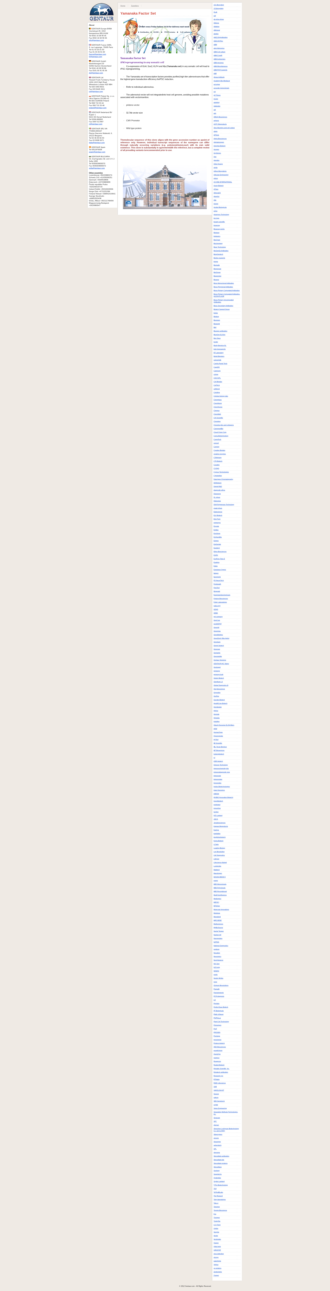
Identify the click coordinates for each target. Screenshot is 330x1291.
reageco (216, 1058)
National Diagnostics (221, 946)
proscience (217, 1040)
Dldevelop (217, 501)
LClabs (216, 844)
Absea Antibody (219, 77)
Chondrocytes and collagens (224, 425)
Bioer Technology (220, 247)
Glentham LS (218, 682)
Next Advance (218, 960)
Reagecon (217, 1061)
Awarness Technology (221, 215)
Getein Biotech (219, 678)
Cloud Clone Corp (220, 432)
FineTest (217, 588)
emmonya (217, 523)
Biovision (217, 320)
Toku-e (216, 1203)
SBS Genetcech (219, 1101)
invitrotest (217, 805)
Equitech (217, 548)
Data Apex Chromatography (223, 479)
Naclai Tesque (219, 931)
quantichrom (218, 1050)
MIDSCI (216, 902)
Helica (216, 711)
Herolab (216, 714)
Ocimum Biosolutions (221, 985)
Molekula (217, 913)
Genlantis (217, 653)
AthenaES (217, 193)
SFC (215, 1121)
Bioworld (217, 324)
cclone (216, 374)
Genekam (217, 642)
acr (215, 92)
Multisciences (218, 924)
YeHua (216, 1265)
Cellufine (217, 392)
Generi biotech (219, 646)
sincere (216, 1138)
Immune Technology (221, 765)
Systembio (217, 1178)
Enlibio (216, 530)
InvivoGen (217, 808)
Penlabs (216, 1003)
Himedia (217, 718)
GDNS (216, 609)
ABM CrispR (218, 55)
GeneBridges (218, 635)
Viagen (216, 1243)
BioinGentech (218, 254)
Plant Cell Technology (221, 1022)
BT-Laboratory (219, 353)
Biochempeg (218, 243)
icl (214, 758)
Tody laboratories (220, 1199)
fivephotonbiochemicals (222, 595)
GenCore (217, 620)
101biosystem (218, 8)
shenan (216, 1125)
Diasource (217, 494)
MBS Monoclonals (220, 884)
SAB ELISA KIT (219, 1090)
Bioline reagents (219, 258)
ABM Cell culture (219, 52)
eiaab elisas (218, 508)
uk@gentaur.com (96, 91)
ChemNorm (218, 403)
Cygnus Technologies (221, 472)
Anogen (216, 149)
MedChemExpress (220, 895)
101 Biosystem (219, 5)
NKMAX (216, 971)
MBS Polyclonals (219, 888)
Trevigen (217, 1218)
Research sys (218, 1076)
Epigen (216, 541)
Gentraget (217, 667)
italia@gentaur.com (97, 143)
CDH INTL (217, 378)
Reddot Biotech (219, 1065)
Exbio (216, 566)
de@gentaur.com (96, 73)
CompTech (217, 439)
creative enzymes (220, 454)
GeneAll (216, 627)
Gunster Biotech (219, 700)
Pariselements (219, 993)
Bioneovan (217, 269)
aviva (215, 211)
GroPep (216, 696)
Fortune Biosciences (221, 599)
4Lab (215, 12)
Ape (215, 157)
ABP (215, 74)
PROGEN (217, 1032)
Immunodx (217, 776)
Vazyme (216, 1232)
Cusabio (217, 465)
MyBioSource (218, 928)
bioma (216, 262)
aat (215, 16)
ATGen (216, 189)
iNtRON (216, 794)
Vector (216, 1236)
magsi (216, 881)
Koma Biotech (218, 841)
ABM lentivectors (219, 59)
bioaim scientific (219, 222)
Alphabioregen (219, 142)
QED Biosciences (220, 1047)
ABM (215, 45)
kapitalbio (217, 834)
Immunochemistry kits (221, 768)
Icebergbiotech (219, 754)
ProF (215, 1029)
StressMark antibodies (221, 1156)
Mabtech (217, 870)
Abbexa (216, 23)
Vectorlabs (217, 1239)
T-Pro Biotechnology (221, 1185)
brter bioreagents (220, 349)
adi (215, 110)
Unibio (216, 1228)
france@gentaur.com (97, 54)
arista (215, 168)
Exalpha (216, 562)
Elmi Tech (217, 519)
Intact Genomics (219, 790)
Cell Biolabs (218, 382)
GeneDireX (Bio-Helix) (221, 638)
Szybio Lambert (219, 1181)
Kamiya (216, 830)
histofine (217, 721)
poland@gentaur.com (97, 108)
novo (215, 982)
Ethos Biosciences (220, 552)
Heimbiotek (218, 707)
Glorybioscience (219, 689)
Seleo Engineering (220, 1108)
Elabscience (218, 512)
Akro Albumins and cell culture (224, 128)
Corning (216, 447)
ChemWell (217, 414)
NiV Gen (217, 964)
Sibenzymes (218, 1134)
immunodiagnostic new (222, 772)
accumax (217, 84)
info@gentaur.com (96, 40)
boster (216, 342)
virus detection (219, 1254)
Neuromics (217, 956)
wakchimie (217, 1261)
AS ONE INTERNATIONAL (223, 182)
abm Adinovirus (219, 48)
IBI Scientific (218, 743)
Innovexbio (217, 783)
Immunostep (218, 779)
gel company (218, 617)
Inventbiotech (218, 801)
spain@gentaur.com (97, 152)
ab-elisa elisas (219, 19)
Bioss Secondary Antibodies (223, 306)
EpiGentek (217, 544)
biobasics (217, 236)
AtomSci (216, 196)
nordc (216, 975)
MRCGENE (218, 920)
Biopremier (217, 276)
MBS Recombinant (220, 891)
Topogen (217, 1207)
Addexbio (217, 106)
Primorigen (217, 1025)
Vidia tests (217, 1246)
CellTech (217, 385)
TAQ (215, 1189)
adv (215, 113)
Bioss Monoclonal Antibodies (224, 283)
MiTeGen (217, 906)
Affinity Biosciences (220, 117)
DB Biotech (217, 483)
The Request (218, 1196)
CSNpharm (217, 458)
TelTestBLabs (218, 1192)
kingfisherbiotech (220, 837)
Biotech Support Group (222, 309)
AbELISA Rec (218, 41)
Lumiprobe (217, 866)
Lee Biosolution (219, 852)
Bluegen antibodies (220, 331)
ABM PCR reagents (220, 70)
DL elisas (217, 497)
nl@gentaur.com (95, 124)
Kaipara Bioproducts (221, 826)
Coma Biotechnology (221, 436)
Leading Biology (219, 848)
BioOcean (217, 272)
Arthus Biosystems (220, 171)
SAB (215, 1087)
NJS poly (217, 967)
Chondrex (217, 421)
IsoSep (216, 812)
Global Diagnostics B (221, 685)
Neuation (217, 953)
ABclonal (217, 30)
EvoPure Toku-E (219, 559)
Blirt (215, 327)
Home (122, 6)
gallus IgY (217, 606)
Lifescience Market (220, 862)
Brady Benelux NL (220, 345)
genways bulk (218, 674)
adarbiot (216, 102)
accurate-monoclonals (221, 88)
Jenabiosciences (219, 823)
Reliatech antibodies (221, 1072)
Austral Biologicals (220, 207)
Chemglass (218, 400)
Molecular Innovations (221, 909)
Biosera (216, 280)
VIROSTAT (217, 1250)
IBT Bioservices (219, 750)
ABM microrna (219, 63)
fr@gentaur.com (95, 57)
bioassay (217, 225)
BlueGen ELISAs (219, 335)
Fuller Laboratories (220, 602)
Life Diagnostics (219, 855)
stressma (217, 1152)
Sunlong (217, 1171)
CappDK (217, 367)
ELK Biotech (218, 515)
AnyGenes (217, 153)
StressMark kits (219, 1160)
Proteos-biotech (219, 1043)
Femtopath (217, 584)
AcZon (216, 99)
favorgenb (217, 577)
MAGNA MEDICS (220, 877)
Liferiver (216, 859)
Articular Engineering (221, 175)
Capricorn (217, 371)
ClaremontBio (218, 429)
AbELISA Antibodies (221, 37)
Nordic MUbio (218, 978)
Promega (217, 1036)
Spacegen (217, 1142)
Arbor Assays (218, 164)
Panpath (217, 989)
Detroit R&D (218, 486)
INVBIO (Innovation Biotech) (223, 797)
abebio (216, 34)
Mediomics (217, 899)
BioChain (217, 240)
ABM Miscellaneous (221, 66)
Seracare (217, 1118)
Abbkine (216, 27)
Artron (216, 178)
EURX (216, 555)
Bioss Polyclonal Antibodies (223, 287)
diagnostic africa (219, 490)
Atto (215, 200)
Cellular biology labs (221, 396)
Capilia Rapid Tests (220, 364)
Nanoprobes (218, 938)
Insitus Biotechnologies (222, 787)
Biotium (216, 317)
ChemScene (218, 407)
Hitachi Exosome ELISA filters (224, 725)
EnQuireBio (218, 537)
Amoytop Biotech (219, 146)
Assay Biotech (219, 186)
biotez (216, 313)
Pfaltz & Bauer (219, 1014)
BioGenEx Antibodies (221, 251)
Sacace (216, 1094)
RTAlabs (217, 1079)
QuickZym (217, 1054)
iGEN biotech (218, 761)
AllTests (216, 135)
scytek (216, 1105)
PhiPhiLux (217, 1018)
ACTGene (217, 95)
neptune (216, 949)
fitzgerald (217, 591)
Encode (216, 526)
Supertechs (218, 1174)
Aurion (216, 204)
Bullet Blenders (219, 356)
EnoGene (217, 533)
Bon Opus (217, 338)
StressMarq (218, 1167)
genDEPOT (218, 624)
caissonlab (217, 360)
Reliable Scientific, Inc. (221, 1069)
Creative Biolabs (219, 450)
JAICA (216, 819)
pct (215, 1000)
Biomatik (217, 265)
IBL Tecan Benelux (220, 747)
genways (217, 671)
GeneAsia (217, 631)
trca (215, 1214)
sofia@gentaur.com (97, 168)
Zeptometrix (218, 1272)
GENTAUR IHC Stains (221, 664)
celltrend (217, 389)
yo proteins (217, 1268)
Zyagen (216, 1275)
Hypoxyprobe (218, 736)
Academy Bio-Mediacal (222, 81)
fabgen (216, 573)
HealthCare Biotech (220, 703)
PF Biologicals (219, 1011)
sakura (216, 1097)
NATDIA (216, 942)
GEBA (216, 613)
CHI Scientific (218, 418)
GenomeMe (218, 656)
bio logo (216, 218)
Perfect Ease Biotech (221, 1007)
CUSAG (216, 468)
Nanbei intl (217, 935)
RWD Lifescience (220, 1083)
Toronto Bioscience (220, 1210)
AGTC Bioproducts (220, 124)
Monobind (217, 917)
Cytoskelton (218, 476)
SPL (215, 1149)
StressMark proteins (221, 1163)
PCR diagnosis (219, 996)
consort (216, 443)
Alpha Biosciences (220, 139)
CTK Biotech (218, 461)
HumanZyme (218, 732)
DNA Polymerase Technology (224, 505)
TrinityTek (217, 1221)
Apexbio (216, 160)
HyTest (216, 740)
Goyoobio (217, 693)
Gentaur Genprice (220, 660)
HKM (215, 729)
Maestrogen (218, 873)
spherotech (217, 1145)
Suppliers (135, 6)
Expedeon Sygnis (220, 570)
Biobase (216, 233)
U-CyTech (217, 1225)
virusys (216, 1257)
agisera (216, 121)
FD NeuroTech (219, 580)
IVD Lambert (218, 815)
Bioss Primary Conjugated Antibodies (227, 290)
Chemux (217, 411)
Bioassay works (219, 229)
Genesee (217, 649)
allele (215, 131)
